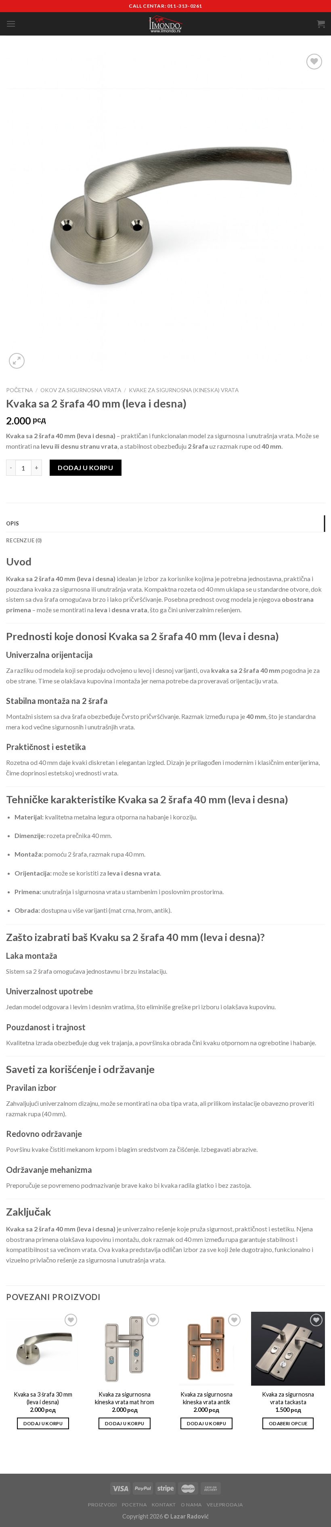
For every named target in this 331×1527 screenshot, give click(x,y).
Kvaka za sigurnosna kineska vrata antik (206, 1398)
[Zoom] (17, 361)
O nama (191, 1505)
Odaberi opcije (288, 1423)
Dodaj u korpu (85, 467)
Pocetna (134, 1505)
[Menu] (11, 24)
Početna (19, 390)
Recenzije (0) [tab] (24, 540)
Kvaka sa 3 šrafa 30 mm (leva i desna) (43, 1398)
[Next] (324, 1378)
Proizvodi (102, 1505)
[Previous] (6, 1378)
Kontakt (164, 1505)
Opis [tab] (12, 523)
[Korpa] (321, 24)
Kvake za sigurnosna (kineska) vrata (184, 390)
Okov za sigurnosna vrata (80, 390)
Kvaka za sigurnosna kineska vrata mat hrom (124, 1398)
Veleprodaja (225, 1505)
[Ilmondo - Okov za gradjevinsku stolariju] (165, 24)
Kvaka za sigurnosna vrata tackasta (288, 1398)
